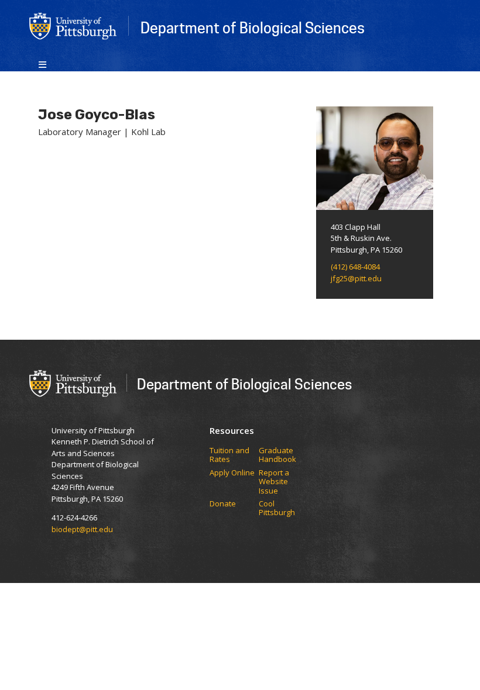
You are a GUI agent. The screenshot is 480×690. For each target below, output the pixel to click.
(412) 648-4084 (355, 266)
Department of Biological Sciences (252, 27)
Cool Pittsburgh (277, 508)
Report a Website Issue (274, 482)
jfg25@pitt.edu (356, 278)
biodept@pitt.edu (82, 529)
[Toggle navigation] (42, 63)
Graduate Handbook (277, 455)
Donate (223, 504)
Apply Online (232, 473)
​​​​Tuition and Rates (229, 455)
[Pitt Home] (73, 25)
